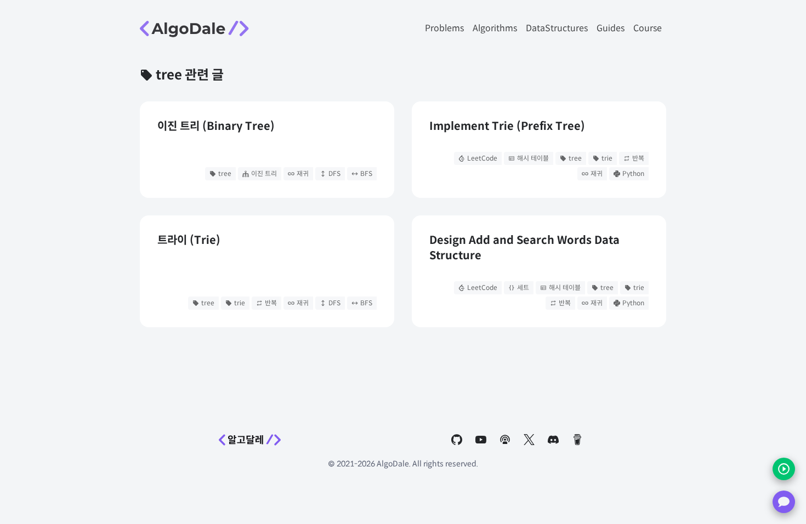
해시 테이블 (533, 158)
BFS (366, 173)
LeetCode (482, 158)
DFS (334, 173)
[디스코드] (784, 502)
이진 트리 (264, 173)
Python (633, 173)
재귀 (303, 173)
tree (224, 173)
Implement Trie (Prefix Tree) (507, 126)
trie (606, 158)
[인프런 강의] (784, 469)
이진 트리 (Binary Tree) (216, 126)
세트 (523, 287)
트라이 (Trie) (188, 240)
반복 (638, 158)
